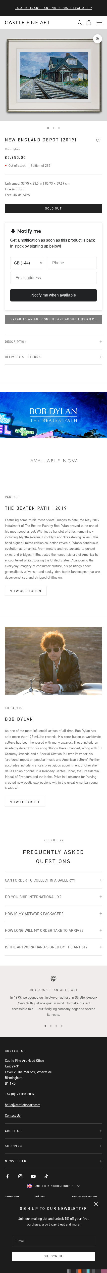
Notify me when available (53, 295)
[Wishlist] (98, 140)
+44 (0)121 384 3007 (19, 1094)
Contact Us (13, 1115)
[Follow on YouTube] (33, 1176)
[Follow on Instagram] (20, 1176)
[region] (53, 996)
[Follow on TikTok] (46, 1176)
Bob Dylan (12, 149)
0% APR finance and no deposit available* (53, 8)
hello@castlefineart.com (22, 1105)
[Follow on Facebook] (7, 1176)
